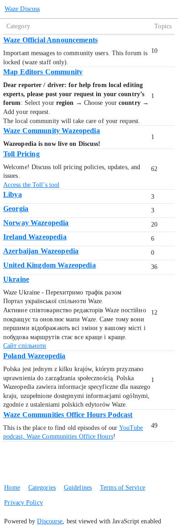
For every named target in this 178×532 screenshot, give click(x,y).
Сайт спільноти (24, 345)
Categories (42, 487)
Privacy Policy (23, 502)
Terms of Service (122, 487)
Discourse (50, 521)
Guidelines (78, 487)
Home (12, 487)
